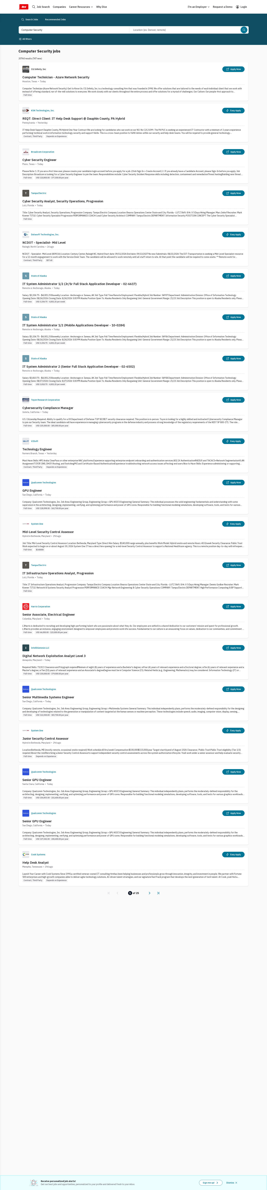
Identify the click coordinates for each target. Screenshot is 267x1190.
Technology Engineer (37, 449)
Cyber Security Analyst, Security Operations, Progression (62, 201)
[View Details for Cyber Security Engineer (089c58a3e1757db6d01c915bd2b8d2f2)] (133, 164)
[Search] (244, 29)
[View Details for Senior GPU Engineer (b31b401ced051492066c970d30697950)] (133, 784)
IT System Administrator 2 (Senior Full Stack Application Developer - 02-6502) (78, 366)
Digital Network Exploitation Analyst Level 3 (54, 656)
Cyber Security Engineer (39, 160)
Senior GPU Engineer (37, 780)
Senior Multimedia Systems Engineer (48, 697)
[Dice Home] (23, 7)
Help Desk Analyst (35, 862)
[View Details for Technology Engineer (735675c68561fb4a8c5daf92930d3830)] (133, 453)
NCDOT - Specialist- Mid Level (44, 242)
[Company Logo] (25, 110)
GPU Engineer (32, 490)
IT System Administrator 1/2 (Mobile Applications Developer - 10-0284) (73, 325)
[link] (109, 893)
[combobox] (70, 30)
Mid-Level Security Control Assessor (48, 532)
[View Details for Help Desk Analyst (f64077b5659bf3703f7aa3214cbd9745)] (133, 866)
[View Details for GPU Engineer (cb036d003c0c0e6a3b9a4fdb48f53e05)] (133, 494)
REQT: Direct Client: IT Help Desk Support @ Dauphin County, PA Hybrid (73, 118)
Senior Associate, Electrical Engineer (48, 614)
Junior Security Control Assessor (45, 738)
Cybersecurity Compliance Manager (47, 408)
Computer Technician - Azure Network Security (55, 77)
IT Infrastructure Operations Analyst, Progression (58, 573)
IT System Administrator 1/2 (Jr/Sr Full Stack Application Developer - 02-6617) (79, 284)
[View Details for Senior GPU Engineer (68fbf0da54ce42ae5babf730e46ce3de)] (133, 825)
